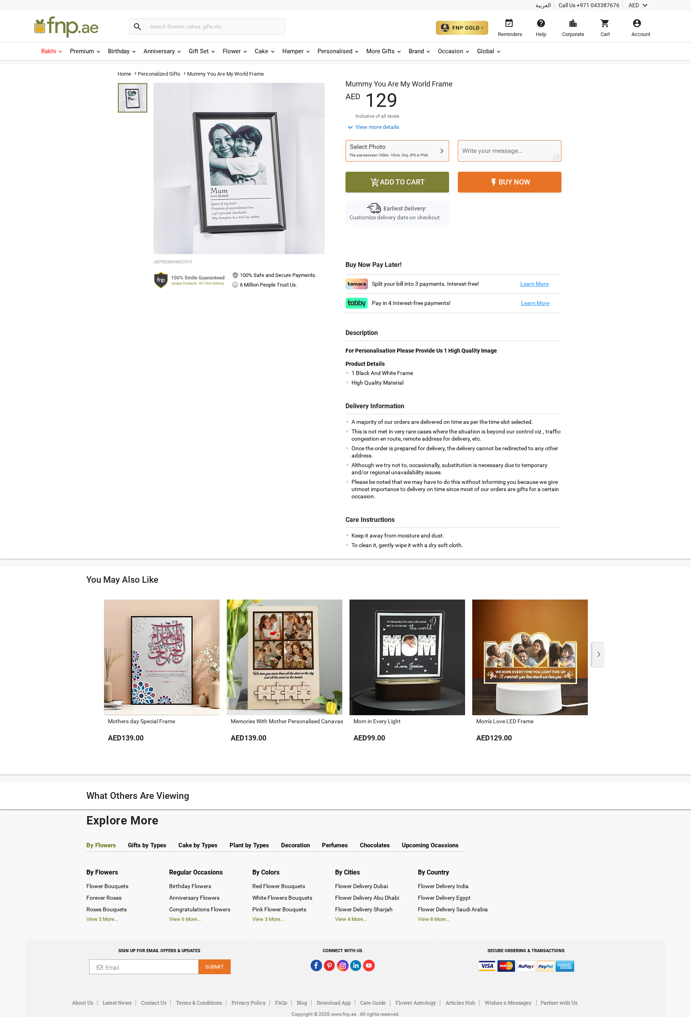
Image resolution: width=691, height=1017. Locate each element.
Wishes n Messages (508, 1002)
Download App (334, 1002)
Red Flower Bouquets (278, 886)
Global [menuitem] (485, 51)
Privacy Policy (249, 1002)
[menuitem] (52, 51)
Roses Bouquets (106, 909)
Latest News (117, 1002)
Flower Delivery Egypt (444, 898)
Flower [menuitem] (232, 51)
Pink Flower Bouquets (279, 909)
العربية (543, 5)
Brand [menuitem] (416, 51)
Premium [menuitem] (82, 51)
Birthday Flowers (190, 886)
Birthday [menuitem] (119, 51)
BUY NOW (509, 182)
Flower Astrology (415, 1002)
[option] (161, 679)
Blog (302, 1002)
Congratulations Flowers (199, 909)
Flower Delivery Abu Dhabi (367, 898)
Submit (214, 967)
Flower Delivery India (443, 886)
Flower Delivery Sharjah (364, 909)
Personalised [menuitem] (335, 51)
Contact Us (153, 1002)
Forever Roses (104, 898)
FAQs (281, 1002)
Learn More (534, 284)
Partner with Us (559, 1002)
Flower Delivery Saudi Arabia (453, 909)
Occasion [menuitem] (450, 51)
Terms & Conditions (199, 1002)
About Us (82, 1002)
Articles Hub (460, 1002)
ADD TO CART (397, 182)
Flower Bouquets (107, 886)
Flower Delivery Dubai (361, 886)
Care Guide (373, 1002)
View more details (372, 127)
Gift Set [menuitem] (199, 51)
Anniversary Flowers (194, 898)
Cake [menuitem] (261, 51)
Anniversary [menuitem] (159, 51)
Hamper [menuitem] (293, 51)
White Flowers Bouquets (282, 898)
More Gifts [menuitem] (380, 51)
